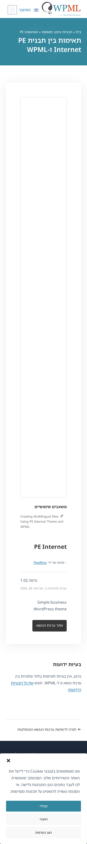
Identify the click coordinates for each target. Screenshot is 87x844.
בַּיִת (78, 32)
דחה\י (44, 819)
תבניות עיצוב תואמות (57, 32)
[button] (8, 760)
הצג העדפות (43, 832)
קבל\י (43, 806)
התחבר (25, 10)
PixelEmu (40, 562)
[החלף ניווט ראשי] (12, 10)
